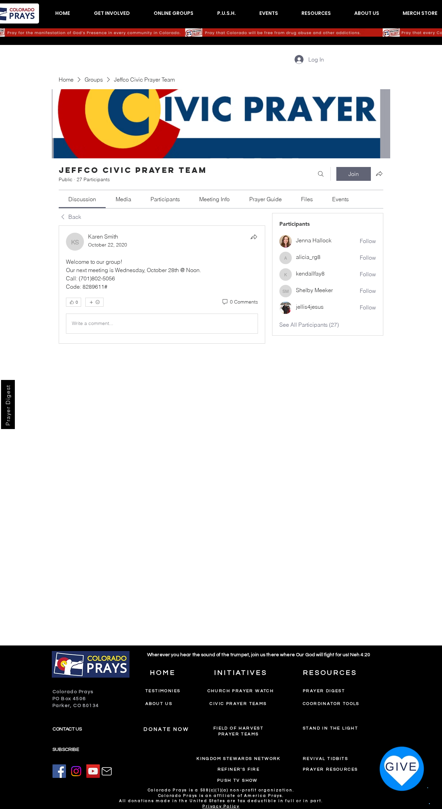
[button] (112, 13)
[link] (82, 199)
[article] (162, 284)
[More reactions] (94, 302)
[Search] (321, 174)
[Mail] (107, 771)
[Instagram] (76, 771)
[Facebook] (59, 771)
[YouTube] (93, 771)
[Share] (254, 237)
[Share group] (379, 173)
